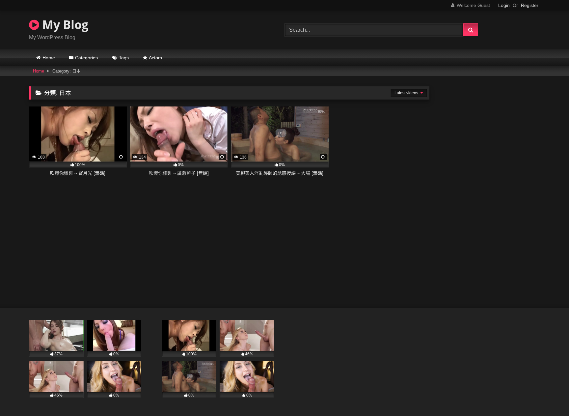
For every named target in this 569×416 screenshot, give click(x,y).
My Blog (63, 24)
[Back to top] (548, 396)
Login (504, 5)
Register (529, 5)
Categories (86, 57)
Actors (155, 57)
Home (48, 57)
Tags (124, 57)
